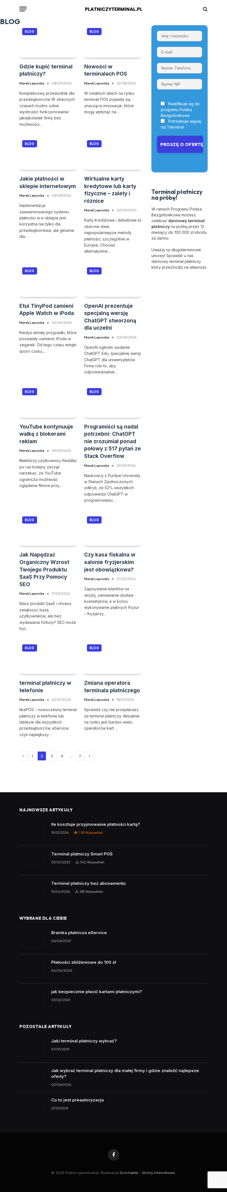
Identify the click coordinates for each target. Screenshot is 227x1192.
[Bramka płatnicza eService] (32, 939)
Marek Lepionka (31, 83)
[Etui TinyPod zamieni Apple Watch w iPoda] (48, 281)
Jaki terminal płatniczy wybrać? (84, 1041)
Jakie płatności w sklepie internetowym (47, 182)
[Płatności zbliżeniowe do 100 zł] (32, 969)
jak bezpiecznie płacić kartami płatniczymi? (96, 991)
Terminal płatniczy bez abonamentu (88, 883)
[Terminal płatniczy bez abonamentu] (32, 890)
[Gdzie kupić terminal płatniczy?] (48, 41)
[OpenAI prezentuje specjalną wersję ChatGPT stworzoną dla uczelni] (113, 281)
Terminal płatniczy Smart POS (82, 854)
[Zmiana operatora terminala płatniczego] (113, 658)
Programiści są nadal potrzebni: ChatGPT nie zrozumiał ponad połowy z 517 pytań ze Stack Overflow (112, 441)
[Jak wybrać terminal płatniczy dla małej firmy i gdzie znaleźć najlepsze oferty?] (32, 1077)
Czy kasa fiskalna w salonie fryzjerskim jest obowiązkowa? (109, 562)
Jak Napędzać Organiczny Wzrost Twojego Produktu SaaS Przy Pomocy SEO (44, 569)
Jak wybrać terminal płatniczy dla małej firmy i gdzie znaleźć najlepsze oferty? (125, 1073)
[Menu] (23, 9)
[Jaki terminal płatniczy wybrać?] (32, 1047)
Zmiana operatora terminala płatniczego (112, 687)
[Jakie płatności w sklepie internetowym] (48, 153)
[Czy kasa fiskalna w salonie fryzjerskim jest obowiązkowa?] (113, 530)
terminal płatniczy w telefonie (45, 687)
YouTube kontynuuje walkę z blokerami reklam (46, 434)
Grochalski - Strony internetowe (147, 1172)
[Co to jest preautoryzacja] (32, 1106)
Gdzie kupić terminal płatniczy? (46, 70)
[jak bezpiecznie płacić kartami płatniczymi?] (32, 998)
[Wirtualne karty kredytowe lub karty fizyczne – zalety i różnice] (113, 153)
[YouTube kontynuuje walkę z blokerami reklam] (48, 401)
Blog (29, 32)
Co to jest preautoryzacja (77, 1100)
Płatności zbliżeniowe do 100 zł (83, 962)
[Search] (205, 9)
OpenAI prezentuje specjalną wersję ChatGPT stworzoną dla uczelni (110, 317)
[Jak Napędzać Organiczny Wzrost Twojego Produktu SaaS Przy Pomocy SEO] (48, 530)
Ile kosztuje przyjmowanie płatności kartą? (95, 824)
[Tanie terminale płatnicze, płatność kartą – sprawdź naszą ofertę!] (113, 9)
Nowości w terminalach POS (105, 70)
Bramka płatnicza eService (79, 932)
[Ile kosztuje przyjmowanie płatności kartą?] (32, 831)
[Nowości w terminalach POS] (113, 41)
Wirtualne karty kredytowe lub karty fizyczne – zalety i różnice (110, 190)
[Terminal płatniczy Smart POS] (32, 860)
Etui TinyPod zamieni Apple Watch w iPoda (46, 310)
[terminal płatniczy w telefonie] (48, 658)
